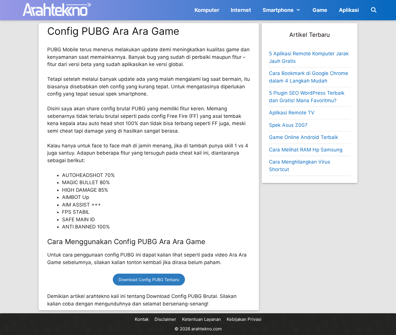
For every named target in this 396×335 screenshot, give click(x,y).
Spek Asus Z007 (288, 125)
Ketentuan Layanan (201, 319)
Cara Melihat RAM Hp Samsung (305, 150)
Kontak (142, 319)
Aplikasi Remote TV (292, 113)
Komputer (207, 10)
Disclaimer (165, 319)
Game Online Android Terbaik (303, 137)
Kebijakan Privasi (244, 319)
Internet (241, 10)
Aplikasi (349, 10)
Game (320, 10)
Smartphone (278, 10)
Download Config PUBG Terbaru (149, 279)
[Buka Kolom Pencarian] (374, 10)
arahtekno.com (206, 329)
